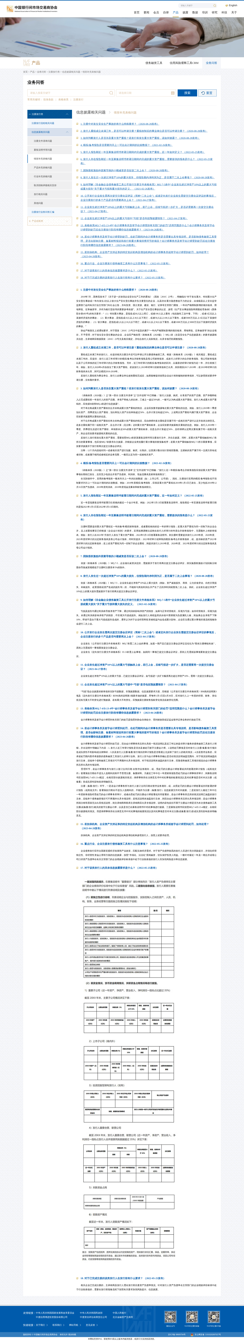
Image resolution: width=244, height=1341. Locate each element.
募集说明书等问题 (43, 150)
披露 (185, 12)
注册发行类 (54, 72)
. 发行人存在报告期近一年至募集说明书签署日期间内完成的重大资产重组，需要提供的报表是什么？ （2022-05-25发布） (146, 161)
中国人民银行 (119, 1313)
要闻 (146, 12)
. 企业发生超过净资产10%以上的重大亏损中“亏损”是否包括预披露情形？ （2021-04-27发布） (134, 218)
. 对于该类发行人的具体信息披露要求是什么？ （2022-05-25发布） (119, 270)
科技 (224, 12)
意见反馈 (90, 1325)
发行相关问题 (40, 194)
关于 (234, 12)
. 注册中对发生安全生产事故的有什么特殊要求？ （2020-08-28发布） (119, 124)
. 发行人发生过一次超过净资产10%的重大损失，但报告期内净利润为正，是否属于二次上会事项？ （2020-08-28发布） (147, 177)
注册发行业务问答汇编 (43, 212)
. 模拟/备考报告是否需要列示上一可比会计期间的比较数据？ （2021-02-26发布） (126, 145)
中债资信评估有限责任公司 (93, 1317)
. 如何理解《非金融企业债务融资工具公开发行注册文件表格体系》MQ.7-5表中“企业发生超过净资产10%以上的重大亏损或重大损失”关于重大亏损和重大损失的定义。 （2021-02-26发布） (148, 186)
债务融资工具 (153, 62)
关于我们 (40, 1325)
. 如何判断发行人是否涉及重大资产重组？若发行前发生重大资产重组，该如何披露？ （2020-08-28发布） (140, 138)
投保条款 (48, 99)
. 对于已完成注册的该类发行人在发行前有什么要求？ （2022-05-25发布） (123, 277)
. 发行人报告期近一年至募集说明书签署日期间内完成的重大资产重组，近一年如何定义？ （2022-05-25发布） (142, 152)
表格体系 (63, 99)
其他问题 (38, 203)
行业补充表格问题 (43, 176)
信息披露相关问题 (71, 72)
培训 (205, 12)
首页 (137, 12)
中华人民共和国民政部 (91, 1313)
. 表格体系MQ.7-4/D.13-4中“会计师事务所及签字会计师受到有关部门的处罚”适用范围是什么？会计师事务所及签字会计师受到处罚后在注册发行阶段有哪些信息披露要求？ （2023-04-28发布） (147, 227)
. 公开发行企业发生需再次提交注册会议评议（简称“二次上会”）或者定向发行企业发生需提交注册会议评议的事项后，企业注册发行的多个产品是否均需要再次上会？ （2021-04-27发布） (148, 197)
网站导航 (73, 1325)
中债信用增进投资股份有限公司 (51, 1317)
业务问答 (211, 62)
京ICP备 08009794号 (177, 1335)
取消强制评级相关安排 (45, 185)
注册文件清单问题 (43, 141)
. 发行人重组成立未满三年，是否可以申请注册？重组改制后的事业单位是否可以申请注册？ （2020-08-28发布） (144, 131)
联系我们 (57, 1325)
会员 (156, 12)
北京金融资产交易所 (123, 1317)
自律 (166, 12)
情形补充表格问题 (92, 72)
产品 (175, 12)
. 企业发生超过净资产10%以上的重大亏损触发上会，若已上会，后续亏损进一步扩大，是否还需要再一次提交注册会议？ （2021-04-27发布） (147, 209)
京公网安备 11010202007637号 (208, 1335)
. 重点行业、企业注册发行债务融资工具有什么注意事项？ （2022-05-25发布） (125, 263)
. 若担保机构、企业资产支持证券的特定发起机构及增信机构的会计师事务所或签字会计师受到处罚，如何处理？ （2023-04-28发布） (144, 254)
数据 (195, 12)
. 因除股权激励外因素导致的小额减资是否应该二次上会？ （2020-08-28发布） (124, 170)
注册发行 (78, 99)
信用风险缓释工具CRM (184, 62)
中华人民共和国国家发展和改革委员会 (55, 1313)
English (233, 5)
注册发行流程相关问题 (43, 123)
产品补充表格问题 (43, 167)
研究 (214, 12)
